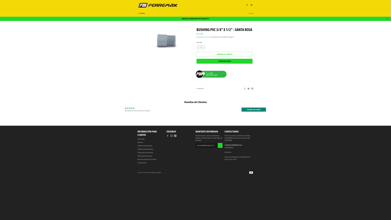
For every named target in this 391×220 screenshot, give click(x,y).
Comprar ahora (224, 61)
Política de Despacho (144, 146)
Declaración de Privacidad (146, 159)
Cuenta (251, 13)
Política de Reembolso (145, 149)
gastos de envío (204, 37)
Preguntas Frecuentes (145, 152)
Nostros (140, 142)
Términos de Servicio (144, 156)
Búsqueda (141, 139)
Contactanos (142, 163)
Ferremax (145, 172)
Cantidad (199, 42)
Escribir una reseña (253, 109)
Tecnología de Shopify (154, 172)
